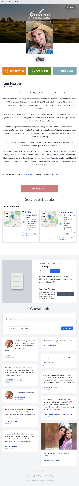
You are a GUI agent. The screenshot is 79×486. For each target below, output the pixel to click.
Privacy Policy (34, 477)
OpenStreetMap (41, 480)
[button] (12, 217)
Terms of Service (45, 477)
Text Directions (26, 234)
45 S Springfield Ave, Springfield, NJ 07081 (69, 232)
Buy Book (55, 271)
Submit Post (67, 328)
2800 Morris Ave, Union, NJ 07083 (31, 228)
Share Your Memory (65, 294)
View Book (43, 271)
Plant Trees (34, 234)
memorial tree (27, 174)
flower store (58, 174)
